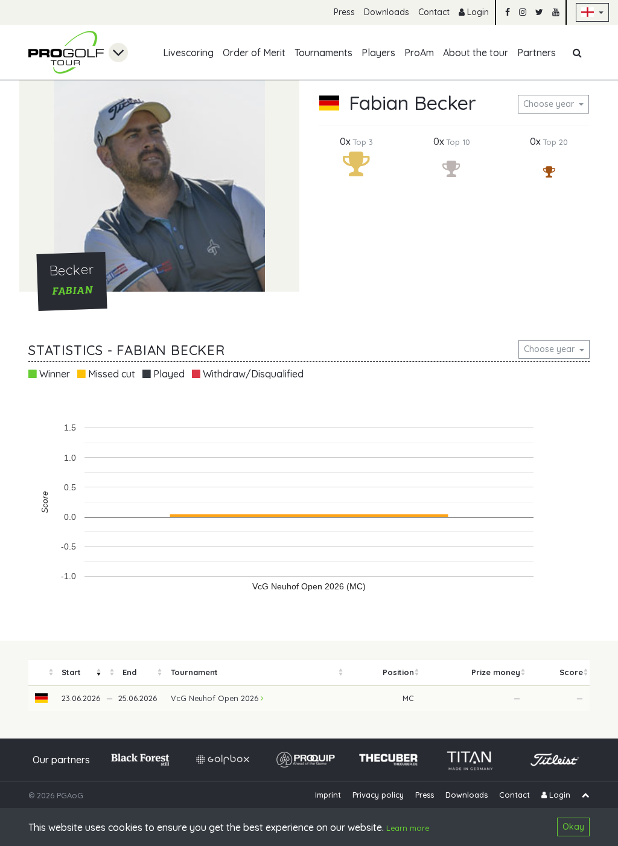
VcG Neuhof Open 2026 (216, 698)
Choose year (549, 103)
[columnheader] (41, 672)
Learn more (407, 828)
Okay (573, 826)
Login (477, 12)
